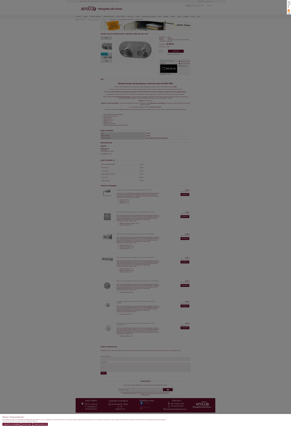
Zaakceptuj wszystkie (40, 424)
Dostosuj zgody (26, 424)
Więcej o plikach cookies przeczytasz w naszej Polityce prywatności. (20, 421)
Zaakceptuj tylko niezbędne (12, 424)
